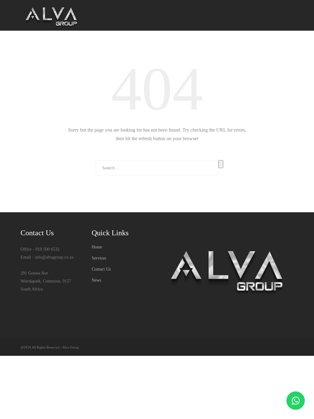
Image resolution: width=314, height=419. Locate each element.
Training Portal (222, 45)
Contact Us (101, 269)
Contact (280, 45)
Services (90, 45)
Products (120, 45)
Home (65, 45)
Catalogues (153, 45)
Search (220, 164)
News (255, 45)
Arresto (186, 45)
